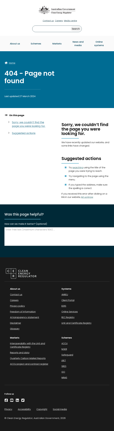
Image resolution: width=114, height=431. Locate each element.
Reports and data (19, 352)
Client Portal (67, 300)
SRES (63, 366)
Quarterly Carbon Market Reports (28, 358)
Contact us (48, 20)
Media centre (70, 20)
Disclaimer (15, 323)
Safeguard (67, 354)
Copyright (41, 409)
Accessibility (24, 409)
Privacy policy (17, 306)
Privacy (8, 409)
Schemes (36, 43)
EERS (63, 306)
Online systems (99, 43)
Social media (60, 409)
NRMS (64, 377)
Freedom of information (23, 311)
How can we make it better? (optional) (25, 223)
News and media (78, 43)
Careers (59, 20)
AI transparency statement (24, 317)
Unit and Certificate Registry (76, 323)
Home (12, 63)
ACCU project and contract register (29, 364)
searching (77, 167)
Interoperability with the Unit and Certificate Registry (27, 345)
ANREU (64, 294)
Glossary (14, 328)
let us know (87, 197)
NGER (64, 349)
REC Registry (68, 317)
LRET (63, 360)
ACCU (64, 343)
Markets (57, 43)
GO (63, 372)
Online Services (69, 311)
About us (15, 43)
